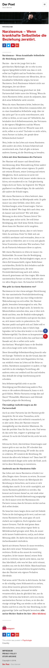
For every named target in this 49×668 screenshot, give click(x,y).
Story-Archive (9, 656)
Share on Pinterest (13, 45)
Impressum (7, 650)
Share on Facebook (4, 45)
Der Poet (8, 4)
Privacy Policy (9, 653)
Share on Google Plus (17, 45)
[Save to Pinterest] (45, 336)
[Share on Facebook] (45, 331)
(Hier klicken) (39, 613)
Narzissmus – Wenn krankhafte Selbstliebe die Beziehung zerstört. (24, 35)
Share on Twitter (8, 45)
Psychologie (7, 27)
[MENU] (45, 4)
